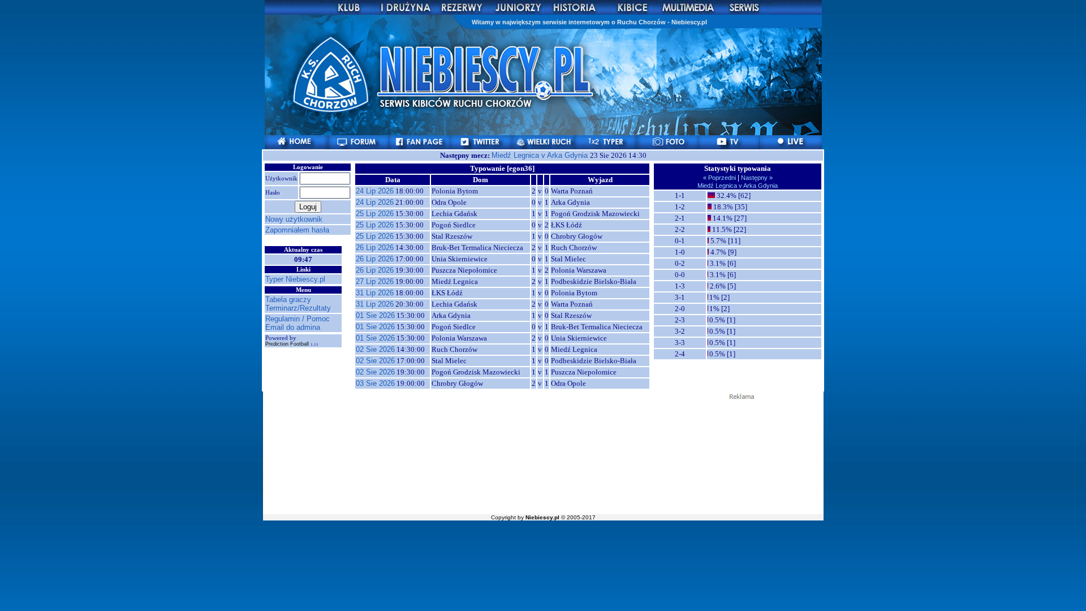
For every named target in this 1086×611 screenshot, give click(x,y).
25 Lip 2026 (375, 213)
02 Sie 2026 (375, 349)
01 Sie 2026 (375, 315)
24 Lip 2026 (375, 191)
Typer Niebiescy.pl (295, 279)
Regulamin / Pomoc (297, 319)
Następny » (756, 177)
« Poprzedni (720, 177)
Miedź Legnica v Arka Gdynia (541, 155)
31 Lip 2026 (375, 293)
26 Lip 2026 (375, 247)
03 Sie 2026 (375, 383)
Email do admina (292, 327)
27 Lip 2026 (375, 281)
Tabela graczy (288, 299)
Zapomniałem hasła (297, 230)
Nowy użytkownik (293, 219)
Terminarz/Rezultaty (298, 308)
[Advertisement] (543, 456)
